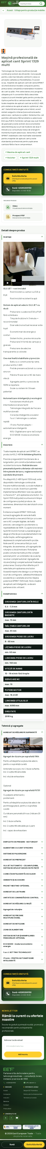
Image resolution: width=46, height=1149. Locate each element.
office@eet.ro (31, 1083)
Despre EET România (31, 1090)
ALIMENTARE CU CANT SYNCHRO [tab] (18, 847)
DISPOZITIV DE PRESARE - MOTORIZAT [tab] (20, 841)
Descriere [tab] (7, 445)
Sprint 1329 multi (29, 157)
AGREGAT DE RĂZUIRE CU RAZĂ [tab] (17, 903)
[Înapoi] (3, 10)
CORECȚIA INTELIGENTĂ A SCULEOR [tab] (19, 874)
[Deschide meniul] (17, 2)
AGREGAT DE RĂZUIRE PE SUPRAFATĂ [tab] (20, 732)
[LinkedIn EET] (5, 1118)
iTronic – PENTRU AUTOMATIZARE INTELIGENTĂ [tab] (18, 959)
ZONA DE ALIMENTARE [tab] (13, 929)
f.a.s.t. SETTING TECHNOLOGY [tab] (17, 952)
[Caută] (42, 4)
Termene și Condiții (30, 1098)
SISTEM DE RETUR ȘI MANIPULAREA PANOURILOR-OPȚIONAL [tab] (18, 936)
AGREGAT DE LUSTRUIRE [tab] (14, 891)
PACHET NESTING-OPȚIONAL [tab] (16, 885)
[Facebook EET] (11, 1118)
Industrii (6, 1098)
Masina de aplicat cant (17, 152)
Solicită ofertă (34, 1144)
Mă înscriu (23, 1054)
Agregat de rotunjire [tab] (12, 909)
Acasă (5, 1090)
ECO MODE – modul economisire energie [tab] (17, 945)
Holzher (10, 157)
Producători (7, 1108)
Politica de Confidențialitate (33, 1094)
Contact (6, 1105)
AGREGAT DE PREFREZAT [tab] (14, 859)
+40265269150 (11, 1083)
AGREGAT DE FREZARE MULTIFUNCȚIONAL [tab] (13, 916)
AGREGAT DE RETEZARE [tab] (14, 923)
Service (6, 1101)
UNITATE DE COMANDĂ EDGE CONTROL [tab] (21, 897)
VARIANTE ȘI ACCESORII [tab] (14, 880)
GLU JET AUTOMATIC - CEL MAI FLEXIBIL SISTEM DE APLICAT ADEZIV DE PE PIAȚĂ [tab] (21, 866)
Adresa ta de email (13, 1040)
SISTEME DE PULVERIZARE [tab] (14, 853)
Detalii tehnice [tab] (10, 594)
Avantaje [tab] (7, 237)
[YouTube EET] (17, 1118)
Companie (6, 1094)
